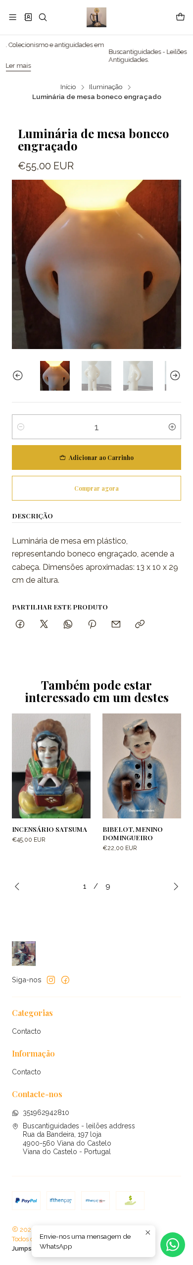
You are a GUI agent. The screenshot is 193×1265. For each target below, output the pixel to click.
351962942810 (46, 1112)
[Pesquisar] (42, 17)
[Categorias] (27, 17)
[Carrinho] (180, 17)
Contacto (26, 1031)
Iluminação (106, 87)
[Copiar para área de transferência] (140, 624)
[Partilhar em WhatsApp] (68, 624)
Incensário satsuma (49, 828)
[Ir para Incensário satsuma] (51, 765)
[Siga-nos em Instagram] (51, 980)
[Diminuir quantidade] (20, 427)
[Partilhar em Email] (116, 624)
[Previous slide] (19, 376)
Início (68, 87)
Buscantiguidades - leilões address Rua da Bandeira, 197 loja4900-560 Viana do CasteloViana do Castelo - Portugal (79, 1139)
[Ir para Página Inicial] (96, 17)
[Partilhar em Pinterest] (92, 624)
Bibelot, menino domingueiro (132, 833)
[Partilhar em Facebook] (20, 624)
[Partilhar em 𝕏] (44, 624)
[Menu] (12, 17)
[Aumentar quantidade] (172, 427)
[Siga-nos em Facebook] (65, 980)
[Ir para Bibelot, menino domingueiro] (141, 765)
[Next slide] (173, 376)
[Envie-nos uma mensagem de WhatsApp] (172, 1244)
